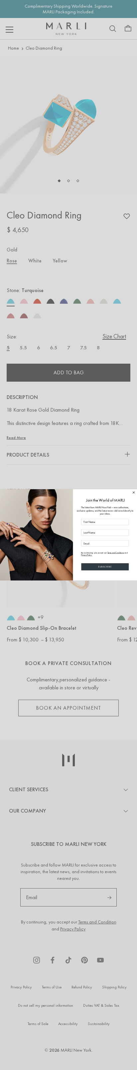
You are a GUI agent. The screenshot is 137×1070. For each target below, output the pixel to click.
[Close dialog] (134, 493)
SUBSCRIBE (105, 566)
